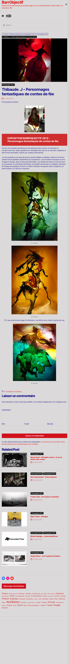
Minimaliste (45, 599)
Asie (45, 593)
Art (42, 593)
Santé (14, 605)
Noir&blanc (13, 601)
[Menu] (66, 4)
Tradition (43, 605)
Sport (25, 605)
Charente (60, 593)
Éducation (5, 608)
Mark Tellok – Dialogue (39, 516)
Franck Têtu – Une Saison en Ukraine (45, 497)
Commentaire (7, 410)
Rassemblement (60, 602)
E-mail (27, 424)
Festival (63, 596)
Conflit (11, 596)
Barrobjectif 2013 (36, 473)
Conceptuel (5, 596)
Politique (44, 602)
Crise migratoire (19, 596)
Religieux (4, 605)
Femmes (57, 596)
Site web (50, 424)
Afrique (5, 593)
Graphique (18, 391)
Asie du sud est (51, 593)
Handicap (22, 599)
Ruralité (9, 605)
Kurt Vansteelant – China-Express (44, 477)
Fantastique (10, 391)
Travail (49, 605)
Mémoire (62, 599)
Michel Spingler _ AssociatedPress (44, 536)
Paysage (23, 602)
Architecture (36, 593)
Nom (4, 424)
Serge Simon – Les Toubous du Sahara (45, 556)
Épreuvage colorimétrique (14, 586)
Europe (45, 596)
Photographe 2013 (8, 84)
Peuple (38, 602)
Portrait (51, 602)
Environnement (36, 596)
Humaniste (29, 599)
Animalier (28, 593)
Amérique (21, 593)
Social (19, 605)
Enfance (27, 596)
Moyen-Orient (53, 599)
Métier (3, 602)
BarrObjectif (12, 2)
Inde (40, 599)
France (5, 598)
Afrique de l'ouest (13, 593)
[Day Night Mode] (6, 15)
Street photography (33, 605)
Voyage (56, 605)
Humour (36, 599)
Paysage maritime (31, 602)
